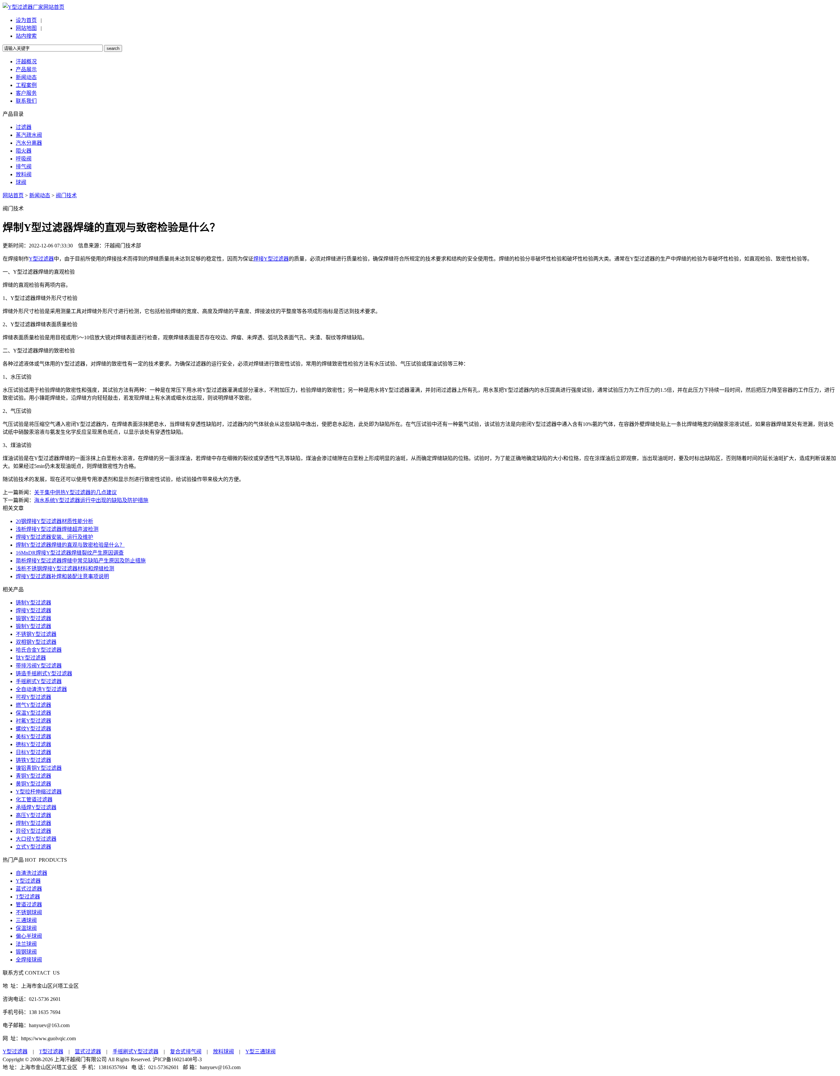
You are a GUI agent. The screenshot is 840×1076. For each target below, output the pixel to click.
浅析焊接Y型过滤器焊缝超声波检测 (57, 529)
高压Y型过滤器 (33, 815)
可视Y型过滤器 (33, 697)
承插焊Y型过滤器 (36, 807)
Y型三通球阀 (260, 1051)
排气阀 (24, 166)
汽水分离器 (29, 143)
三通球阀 (26, 920)
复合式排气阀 (185, 1051)
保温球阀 (26, 928)
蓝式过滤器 (29, 889)
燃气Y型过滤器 (33, 705)
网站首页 (53, 7)
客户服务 (26, 93)
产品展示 (26, 69)
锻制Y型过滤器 (33, 626)
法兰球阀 (26, 944)
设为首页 (26, 20)
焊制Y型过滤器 (33, 823)
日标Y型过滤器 (33, 752)
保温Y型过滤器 (33, 713)
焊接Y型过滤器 (271, 259)
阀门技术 (66, 195)
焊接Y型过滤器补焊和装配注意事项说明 (62, 576)
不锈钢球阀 (29, 912)
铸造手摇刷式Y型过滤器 (44, 673)
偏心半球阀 (29, 936)
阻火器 (24, 151)
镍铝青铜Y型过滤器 (39, 768)
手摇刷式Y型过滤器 (39, 681)
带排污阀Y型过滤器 (39, 665)
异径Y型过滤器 (33, 831)
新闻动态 (26, 77)
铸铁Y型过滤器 (33, 760)
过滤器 (24, 127)
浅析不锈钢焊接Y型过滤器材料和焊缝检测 (65, 568)
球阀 (21, 182)
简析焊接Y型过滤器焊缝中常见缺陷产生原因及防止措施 (81, 560)
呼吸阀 (24, 158)
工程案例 (26, 85)
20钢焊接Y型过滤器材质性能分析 (54, 521)
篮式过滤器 (88, 1051)
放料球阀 (223, 1051)
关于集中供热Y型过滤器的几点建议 (75, 492)
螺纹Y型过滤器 (33, 728)
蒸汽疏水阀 (29, 135)
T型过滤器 (28, 896)
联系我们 (26, 101)
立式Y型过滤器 (33, 847)
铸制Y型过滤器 (33, 602)
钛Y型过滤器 (31, 658)
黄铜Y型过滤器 (33, 784)
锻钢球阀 (26, 952)
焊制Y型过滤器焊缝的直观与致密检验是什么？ (70, 545)
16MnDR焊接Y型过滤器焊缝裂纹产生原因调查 (70, 553)
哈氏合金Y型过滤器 (39, 650)
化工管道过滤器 (34, 799)
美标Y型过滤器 (33, 736)
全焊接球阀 (29, 959)
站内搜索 (26, 36)
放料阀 (24, 174)
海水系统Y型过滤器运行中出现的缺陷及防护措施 (91, 500)
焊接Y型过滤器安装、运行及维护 (54, 537)
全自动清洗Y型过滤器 (41, 689)
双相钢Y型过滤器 (36, 642)
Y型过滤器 (41, 259)
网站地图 (26, 28)
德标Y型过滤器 (33, 744)
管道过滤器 (29, 904)
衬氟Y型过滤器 (33, 721)
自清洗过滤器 (31, 873)
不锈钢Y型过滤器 (36, 634)
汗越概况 (26, 61)
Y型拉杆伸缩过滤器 (39, 791)
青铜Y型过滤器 (33, 776)
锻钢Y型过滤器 (33, 618)
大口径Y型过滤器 (36, 839)
